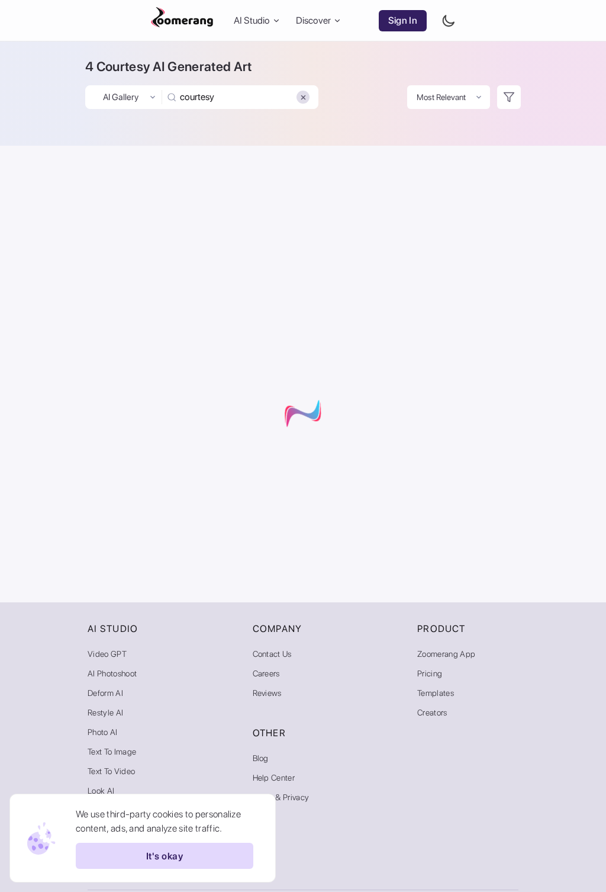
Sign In (402, 20)
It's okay (164, 856)
